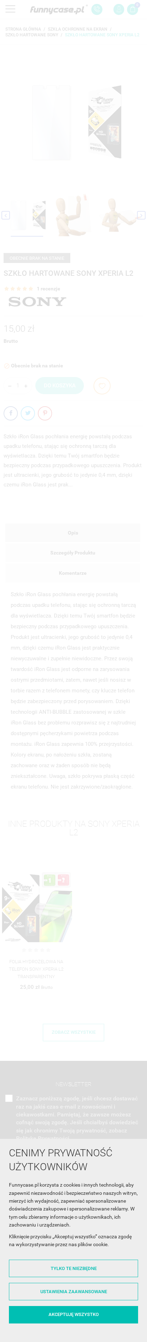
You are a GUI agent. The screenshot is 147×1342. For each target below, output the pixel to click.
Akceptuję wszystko (74, 1314)
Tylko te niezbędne (74, 1268)
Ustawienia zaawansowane (73, 1291)
